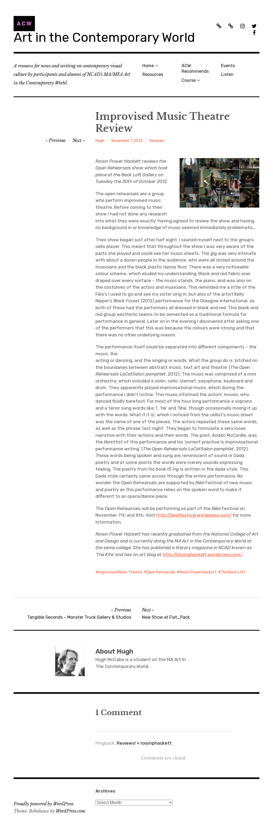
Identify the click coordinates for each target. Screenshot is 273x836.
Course (189, 80)
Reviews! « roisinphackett (144, 743)
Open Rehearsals (161, 572)
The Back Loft (233, 572)
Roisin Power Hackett (197, 572)
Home (148, 65)
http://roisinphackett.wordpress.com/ (202, 554)
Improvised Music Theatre (120, 572)
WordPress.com (70, 811)
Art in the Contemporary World (104, 37)
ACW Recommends (195, 68)
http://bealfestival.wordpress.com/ (193, 515)
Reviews (157, 140)
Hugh (99, 140)
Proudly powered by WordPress (44, 803)
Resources (152, 74)
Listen (227, 74)
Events (228, 65)
